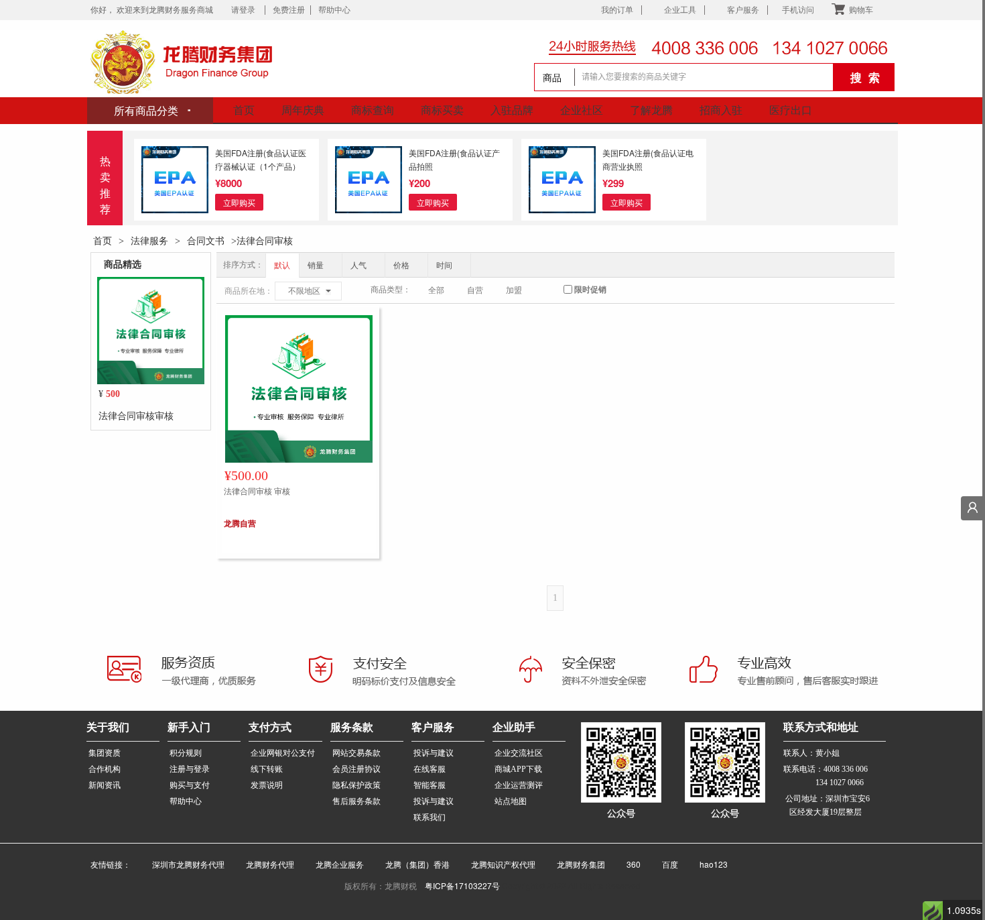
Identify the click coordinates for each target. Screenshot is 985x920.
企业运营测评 (519, 785)
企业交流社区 (519, 753)
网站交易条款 (356, 753)
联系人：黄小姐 (811, 753)
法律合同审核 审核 (257, 490)
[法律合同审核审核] (150, 329)
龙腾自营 (240, 523)
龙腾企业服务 (334, 864)
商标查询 (372, 109)
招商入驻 (721, 109)
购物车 (861, 10)
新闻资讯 (104, 785)
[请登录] (973, 508)
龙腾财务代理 (265, 864)
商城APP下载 (518, 769)
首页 (244, 109)
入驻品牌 (511, 109)
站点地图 (511, 801)
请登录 (245, 10)
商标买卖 (442, 109)
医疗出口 (790, 109)
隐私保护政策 (356, 785)
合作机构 (104, 769)
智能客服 (429, 785)
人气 (359, 265)
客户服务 (743, 10)
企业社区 (581, 109)
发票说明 (267, 785)
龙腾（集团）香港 (412, 864)
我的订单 (617, 10)
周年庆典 (302, 109)
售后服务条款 (356, 801)
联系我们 (429, 817)
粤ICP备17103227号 (462, 885)
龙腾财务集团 (575, 864)
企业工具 (680, 10)
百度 (664, 864)
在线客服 (429, 769)
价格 (402, 265)
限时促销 (589, 289)
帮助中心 (334, 10)
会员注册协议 (356, 769)
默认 (282, 265)
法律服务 (149, 240)
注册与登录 (190, 769)
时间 (445, 265)
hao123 (705, 864)
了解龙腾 (651, 109)
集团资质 (104, 753)
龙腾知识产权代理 (498, 864)
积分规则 (186, 753)
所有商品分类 (147, 110)
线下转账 (267, 769)
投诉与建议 (433, 753)
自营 (474, 290)
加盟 (513, 290)
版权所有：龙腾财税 (384, 885)
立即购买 (239, 202)
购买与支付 (190, 785)
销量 (317, 265)
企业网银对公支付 (283, 753)
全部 (435, 290)
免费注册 (289, 10)
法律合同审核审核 (136, 415)
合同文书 (205, 240)
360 (628, 864)
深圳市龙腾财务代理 (183, 864)
